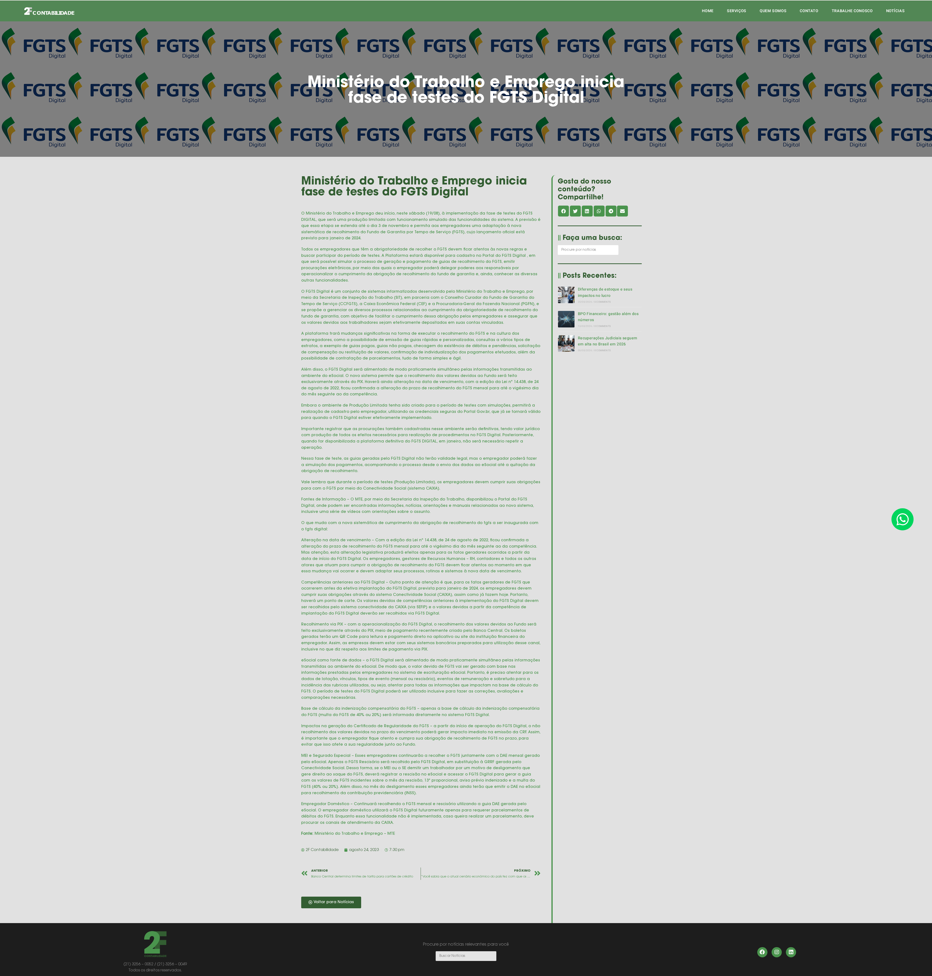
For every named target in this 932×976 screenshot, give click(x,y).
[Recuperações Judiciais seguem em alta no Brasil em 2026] (566, 343)
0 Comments (602, 302)
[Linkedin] (791, 952)
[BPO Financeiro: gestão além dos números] (566, 319)
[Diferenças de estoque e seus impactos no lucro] (566, 295)
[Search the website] (588, 250)
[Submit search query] (613, 250)
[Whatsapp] (902, 519)
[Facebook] (762, 952)
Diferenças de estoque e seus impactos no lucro (605, 292)
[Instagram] (777, 952)
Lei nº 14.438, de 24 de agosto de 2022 (450, 540)
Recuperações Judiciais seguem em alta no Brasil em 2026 (607, 341)
